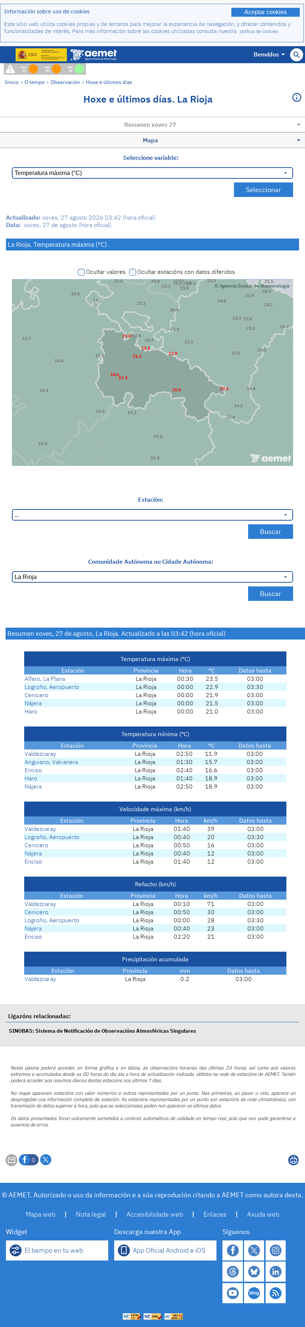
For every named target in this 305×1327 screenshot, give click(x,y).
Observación (65, 81)
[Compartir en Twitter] (45, 1159)
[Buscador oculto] (296, 54)
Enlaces (215, 1214)
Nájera (33, 703)
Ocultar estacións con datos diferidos (186, 271)
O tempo (35, 81)
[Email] (11, 1164)
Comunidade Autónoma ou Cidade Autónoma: (150, 561)
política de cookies (259, 31)
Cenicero (36, 695)
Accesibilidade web (154, 1214)
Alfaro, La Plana (45, 678)
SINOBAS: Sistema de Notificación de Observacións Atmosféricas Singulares (102, 1030)
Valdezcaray (40, 753)
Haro (31, 711)
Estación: (150, 499)
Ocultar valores (106, 271)
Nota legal (91, 1214)
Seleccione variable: (151, 157)
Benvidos (266, 54)
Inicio (12, 81)
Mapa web (40, 1214)
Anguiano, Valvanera (51, 762)
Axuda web (263, 1214)
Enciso (33, 770)
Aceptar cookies (265, 12)
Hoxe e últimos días (109, 81)
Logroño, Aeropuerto (52, 686)
